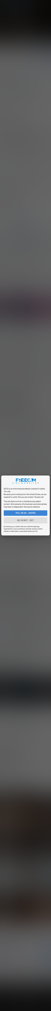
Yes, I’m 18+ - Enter (25, 513)
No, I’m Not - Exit (25, 520)
